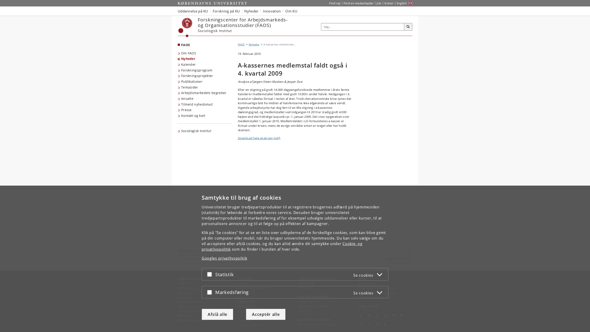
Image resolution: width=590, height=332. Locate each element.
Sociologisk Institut (196, 131)
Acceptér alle (266, 314)
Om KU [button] (291, 11)
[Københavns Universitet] (185, 27)
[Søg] (408, 27)
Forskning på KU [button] (226, 11)
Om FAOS (188, 53)
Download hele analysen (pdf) (259, 138)
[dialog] (295, 259)
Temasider (189, 87)
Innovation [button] (272, 11)
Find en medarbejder (359, 3)
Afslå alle (217, 314)
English (402, 3)
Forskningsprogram (196, 70)
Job (379, 3)
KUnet (388, 3)
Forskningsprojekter (197, 76)
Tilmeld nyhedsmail (197, 104)
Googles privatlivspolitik (224, 258)
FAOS (185, 45)
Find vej (334, 3)
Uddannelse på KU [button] (193, 11)
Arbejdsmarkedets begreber (204, 93)
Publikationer (192, 81)
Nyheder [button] (251, 11)
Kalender (188, 64)
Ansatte (187, 98)
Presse (186, 110)
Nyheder (188, 58)
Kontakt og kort (193, 115)
